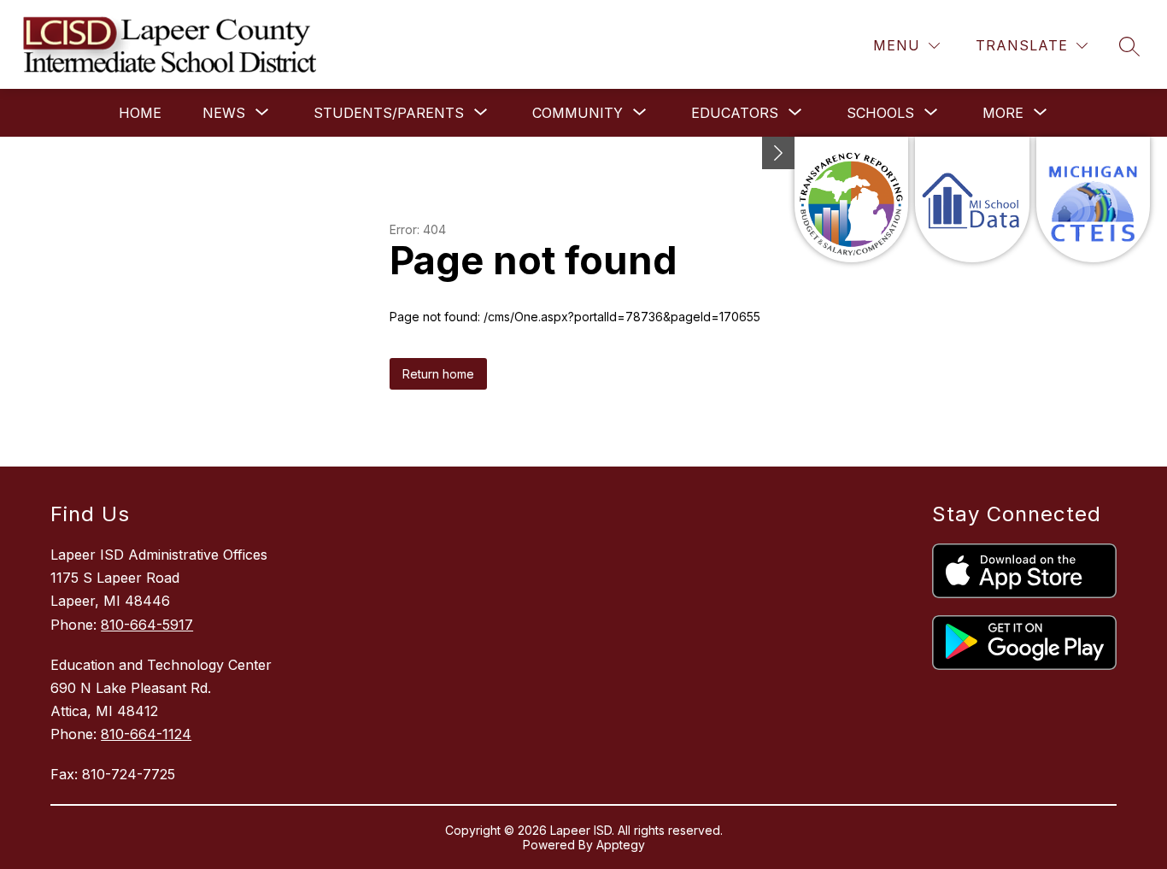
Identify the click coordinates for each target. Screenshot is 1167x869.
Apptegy (620, 844)
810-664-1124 (146, 734)
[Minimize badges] (778, 153)
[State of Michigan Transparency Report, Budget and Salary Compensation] (851, 199)
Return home (438, 374)
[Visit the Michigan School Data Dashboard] (972, 199)
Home (140, 112)
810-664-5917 (147, 624)
